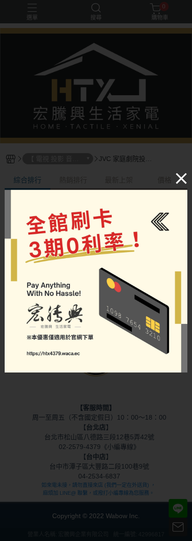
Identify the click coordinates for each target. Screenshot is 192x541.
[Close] (181, 178)
